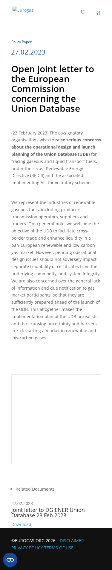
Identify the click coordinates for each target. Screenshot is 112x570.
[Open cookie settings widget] (10, 560)
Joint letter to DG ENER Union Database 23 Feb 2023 (48, 512)
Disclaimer (72, 540)
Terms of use (58, 548)
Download (21, 524)
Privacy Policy (27, 548)
